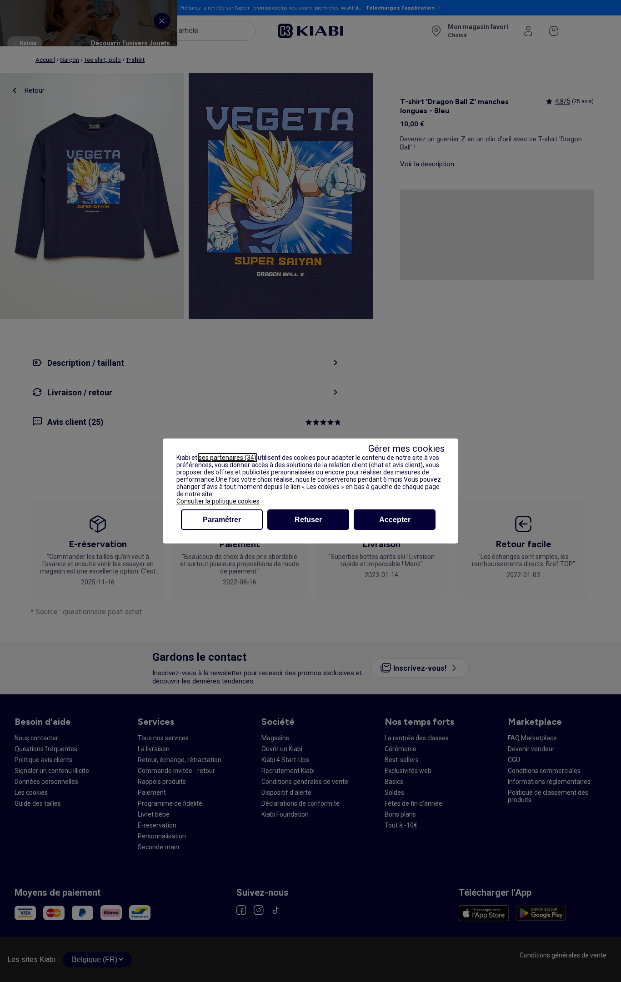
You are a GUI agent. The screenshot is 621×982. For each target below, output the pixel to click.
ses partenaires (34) (227, 457)
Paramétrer (222, 519)
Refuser (308, 519)
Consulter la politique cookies (218, 501)
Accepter (395, 519)
